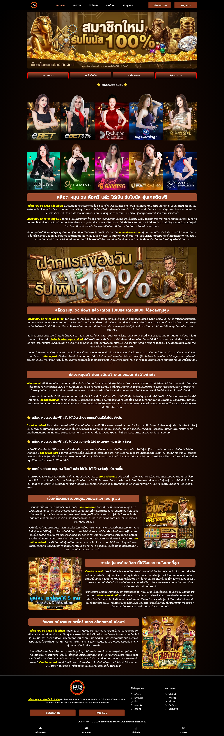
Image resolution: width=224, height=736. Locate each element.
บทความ (77, 5)
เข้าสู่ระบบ (128, 5)
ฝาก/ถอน (110, 5)
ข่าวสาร (183, 732)
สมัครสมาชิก (40, 732)
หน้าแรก (60, 5)
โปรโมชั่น (93, 5)
